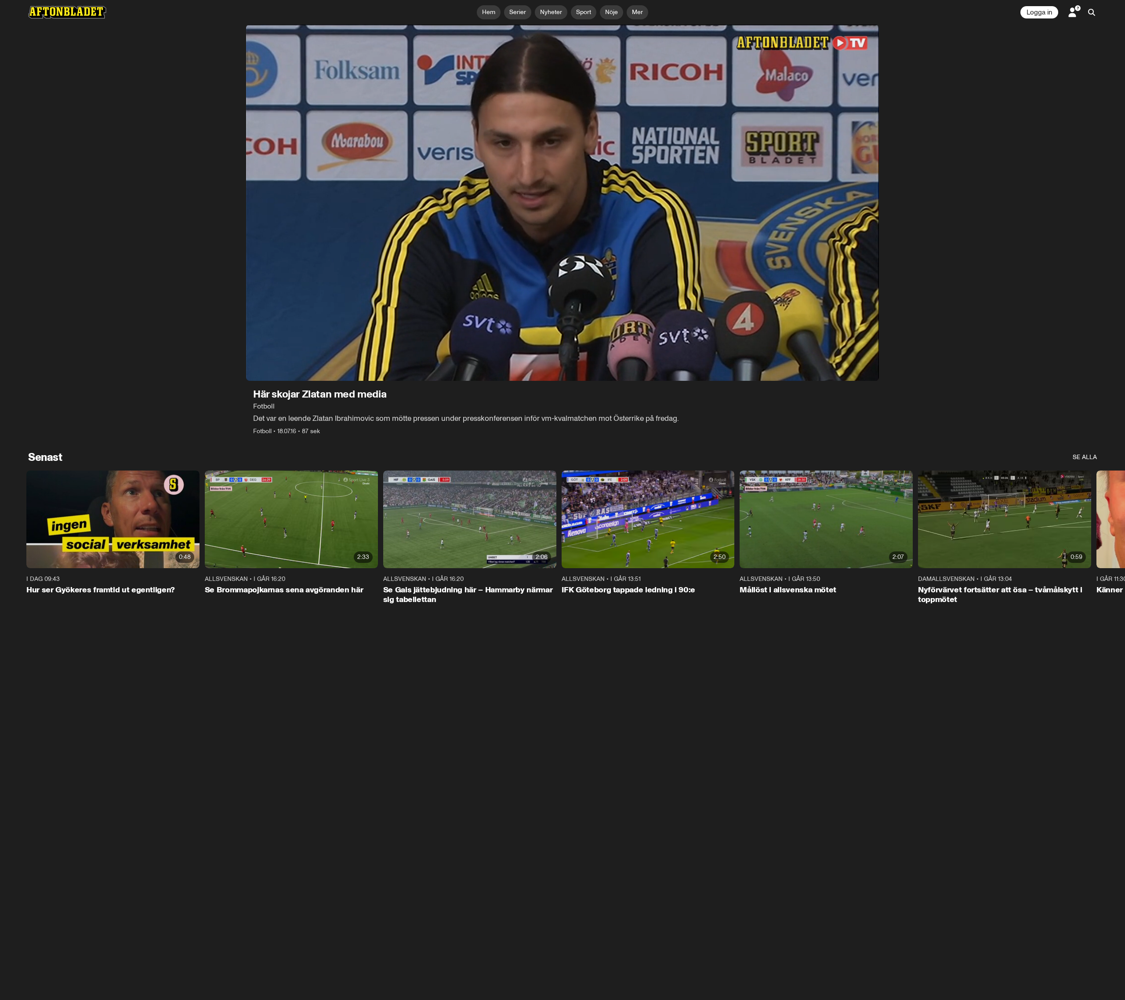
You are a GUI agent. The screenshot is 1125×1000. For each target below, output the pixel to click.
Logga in (1039, 12)
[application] (562, 203)
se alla (1085, 457)
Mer (637, 12)
